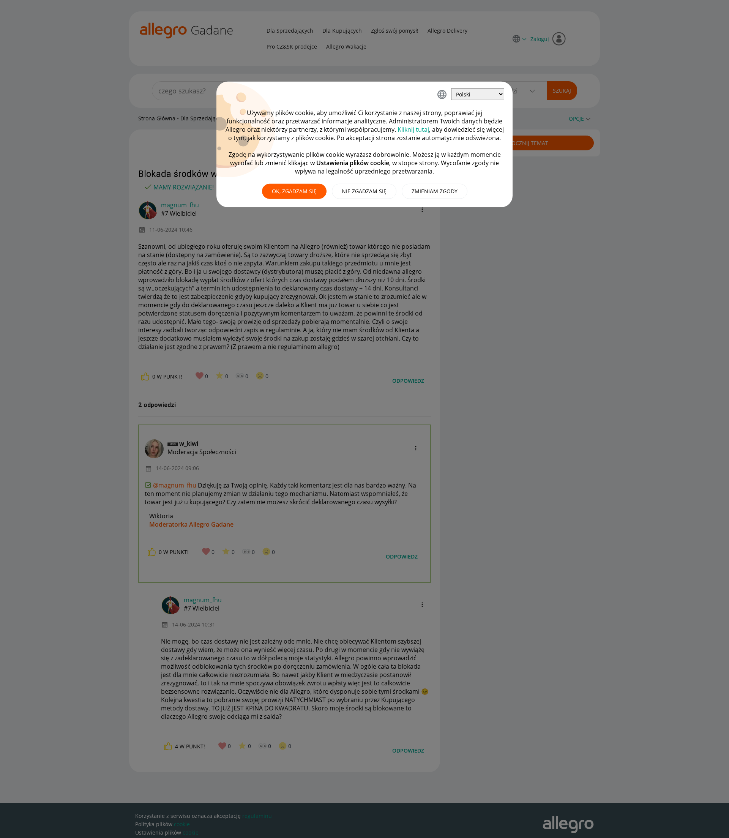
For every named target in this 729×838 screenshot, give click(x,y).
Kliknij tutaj (413, 129)
